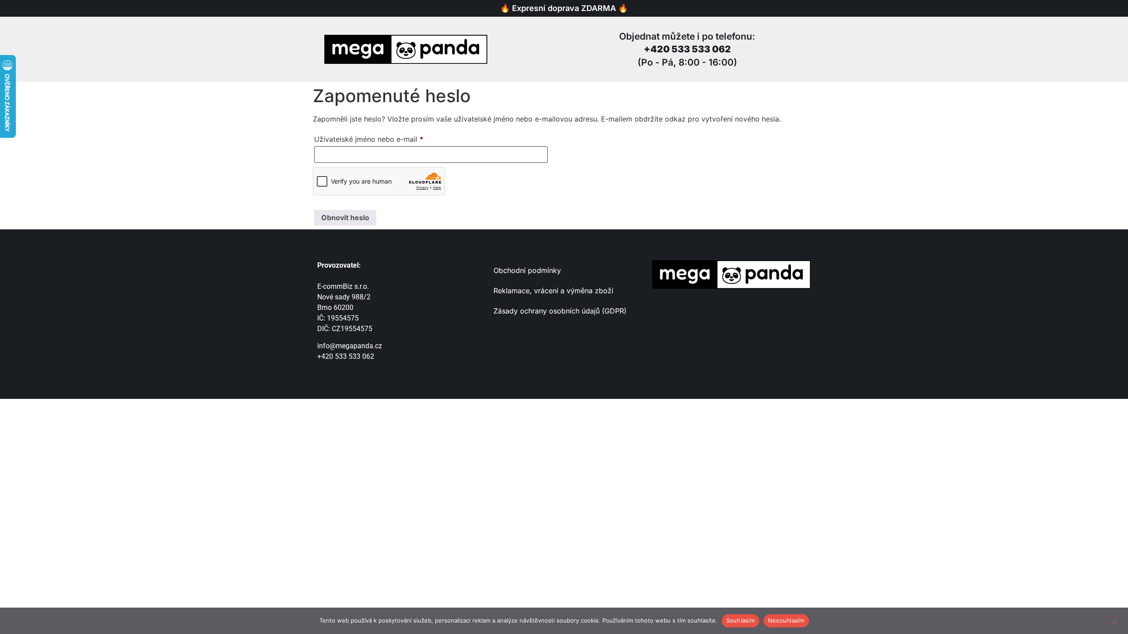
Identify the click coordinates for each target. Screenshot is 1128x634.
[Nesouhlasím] (1113, 620)
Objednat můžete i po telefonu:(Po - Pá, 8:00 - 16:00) (687, 49)
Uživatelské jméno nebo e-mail (381, 138)
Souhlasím (740, 620)
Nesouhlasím (786, 620)
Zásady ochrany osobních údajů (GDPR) (560, 310)
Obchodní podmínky (527, 270)
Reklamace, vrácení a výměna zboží (555, 290)
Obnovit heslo (345, 217)
